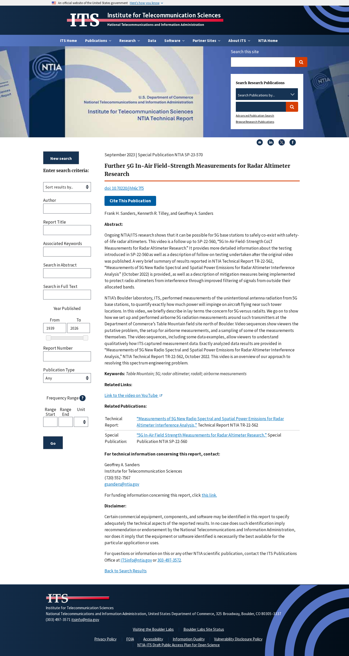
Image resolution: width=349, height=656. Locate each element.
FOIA (130, 639)
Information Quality (189, 639)
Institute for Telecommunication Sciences (164, 15)
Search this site (245, 51)
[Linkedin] (270, 144)
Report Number (58, 348)
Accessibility (153, 639)
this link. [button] (209, 495)
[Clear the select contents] (286, 94)
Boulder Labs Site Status (203, 629)
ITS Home (68, 40)
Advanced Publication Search (255, 115)
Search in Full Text (60, 286)
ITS (85, 20)
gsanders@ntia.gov (121, 484)
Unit (81, 409)
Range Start (50, 411)
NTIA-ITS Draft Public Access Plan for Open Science (178, 644)
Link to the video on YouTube (131, 395)
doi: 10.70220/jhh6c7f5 (124, 188)
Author (49, 200)
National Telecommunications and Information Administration (155, 24)
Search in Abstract (60, 265)
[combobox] (267, 95)
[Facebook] (292, 144)
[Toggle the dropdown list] (292, 94)
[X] (281, 144)
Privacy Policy (105, 639)
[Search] (301, 62)
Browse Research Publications (255, 122)
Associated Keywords (62, 243)
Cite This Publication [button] (130, 201)
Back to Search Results (125, 571)
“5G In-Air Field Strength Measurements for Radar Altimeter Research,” (202, 435)
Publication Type (59, 370)
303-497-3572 (169, 560)
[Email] (260, 144)
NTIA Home (268, 40)
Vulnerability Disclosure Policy (238, 639)
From (55, 320)
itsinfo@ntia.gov (85, 619)
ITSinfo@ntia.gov (136, 560)
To (78, 320)
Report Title (54, 222)
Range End (65, 411)
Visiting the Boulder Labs (153, 629)
